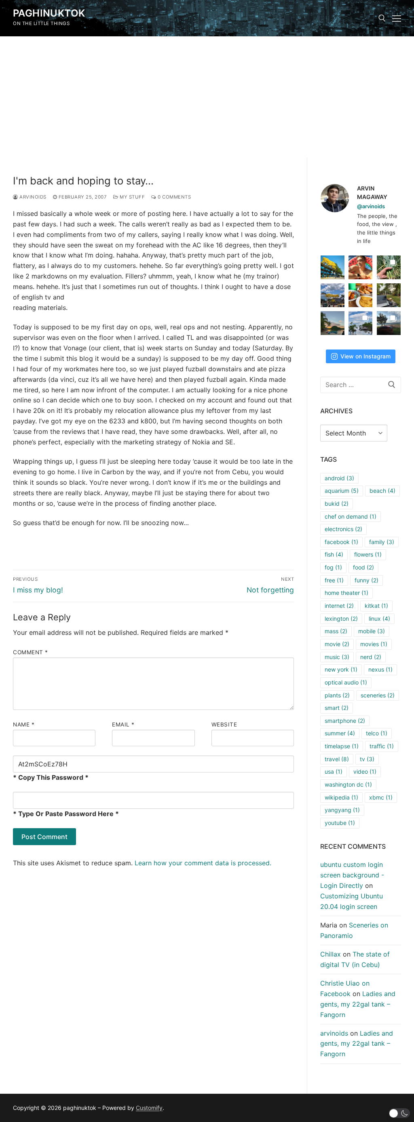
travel (337, 759)
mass (336, 631)
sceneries (378, 695)
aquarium (342, 490)
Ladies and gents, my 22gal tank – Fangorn (357, 1004)
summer (340, 733)
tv (367, 759)
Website (224, 724)
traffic (382, 746)
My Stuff (131, 197)
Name (23, 724)
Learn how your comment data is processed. (203, 863)
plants (337, 695)
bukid (337, 503)
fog (333, 567)
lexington (341, 618)
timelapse (342, 746)
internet (339, 605)
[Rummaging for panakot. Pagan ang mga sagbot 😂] (389, 267)
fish (334, 554)
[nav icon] (396, 18)
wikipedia (341, 797)
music (337, 656)
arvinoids (32, 197)
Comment (30, 652)
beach (382, 490)
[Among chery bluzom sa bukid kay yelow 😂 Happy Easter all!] (332, 295)
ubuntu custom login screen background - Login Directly (352, 875)
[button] (399, 1113)
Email (123, 724)
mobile (371, 631)
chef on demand (350, 516)
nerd (370, 656)
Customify (149, 1107)
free (334, 580)
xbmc (381, 797)
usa (333, 771)
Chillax (330, 954)
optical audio (346, 682)
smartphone (345, 720)
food (363, 567)
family (381, 541)
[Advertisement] (207, 96)
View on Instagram (365, 356)
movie (337, 644)
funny (366, 580)
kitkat (376, 605)
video (364, 771)
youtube (340, 822)
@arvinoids (371, 206)
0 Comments (173, 197)
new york (341, 669)
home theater (346, 592)
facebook (341, 541)
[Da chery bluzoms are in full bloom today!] (332, 267)
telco (376, 733)
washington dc (348, 784)
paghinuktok (49, 13)
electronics (343, 528)
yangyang (342, 809)
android (339, 478)
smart (337, 707)
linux (379, 618)
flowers (368, 554)
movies (373, 644)
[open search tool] (382, 18)
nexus (380, 669)
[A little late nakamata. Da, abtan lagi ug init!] (389, 323)
